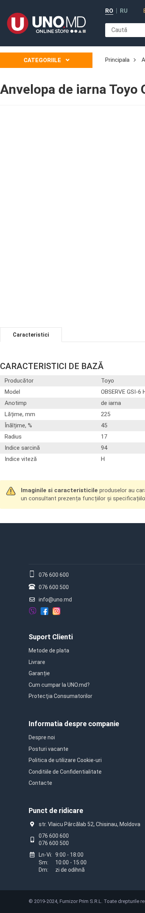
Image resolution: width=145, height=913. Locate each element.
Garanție (39, 673)
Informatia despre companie (74, 724)
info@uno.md (55, 599)
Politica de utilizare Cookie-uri (65, 760)
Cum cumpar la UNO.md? (59, 685)
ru (124, 11)
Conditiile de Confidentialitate (65, 772)
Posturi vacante (48, 749)
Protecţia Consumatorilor (60, 696)
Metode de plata (49, 650)
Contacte (40, 783)
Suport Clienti (51, 637)
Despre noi (42, 737)
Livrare (37, 662)
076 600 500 (54, 587)
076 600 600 (54, 575)
